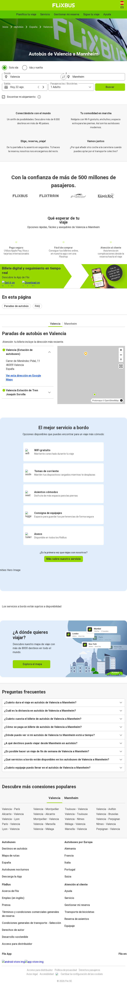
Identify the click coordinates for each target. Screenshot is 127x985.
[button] (27, 352)
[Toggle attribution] (121, 400)
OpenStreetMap (112, 400)
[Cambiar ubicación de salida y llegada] (63, 77)
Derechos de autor (13, 929)
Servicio (69, 898)
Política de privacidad (66, 970)
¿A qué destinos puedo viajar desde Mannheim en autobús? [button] (40, 743)
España (33, 27)
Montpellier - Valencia (46, 819)
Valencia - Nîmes (74, 819)
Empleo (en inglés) (13, 898)
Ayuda (68, 891)
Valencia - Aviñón (106, 809)
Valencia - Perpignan (108, 819)
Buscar (110, 87)
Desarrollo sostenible (15, 936)
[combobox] (35, 77)
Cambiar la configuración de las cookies (82, 974)
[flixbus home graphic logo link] (63, 5)
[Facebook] (119, 961)
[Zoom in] (121, 350)
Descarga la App (12, 876)
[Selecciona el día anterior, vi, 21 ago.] (38, 87)
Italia (67, 862)
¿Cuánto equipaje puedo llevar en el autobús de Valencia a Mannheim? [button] (47, 767)
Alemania (70, 848)
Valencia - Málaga (43, 829)
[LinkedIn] (122, 961)
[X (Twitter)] (123, 961)
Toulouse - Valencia (76, 809)
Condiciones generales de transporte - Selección (31, 922)
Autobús (18, 27)
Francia (69, 855)
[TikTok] (124, 961)
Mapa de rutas (11, 855)
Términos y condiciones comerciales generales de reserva (30, 914)
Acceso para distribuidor (17, 943)
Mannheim (70, 323)
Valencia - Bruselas (107, 814)
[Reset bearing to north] (121, 359)
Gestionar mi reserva (77, 905)
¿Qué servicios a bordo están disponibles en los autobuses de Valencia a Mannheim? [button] (56, 759)
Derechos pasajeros (89, 970)
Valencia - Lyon (11, 819)
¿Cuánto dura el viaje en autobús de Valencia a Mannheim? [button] (40, 702)
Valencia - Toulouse (76, 814)
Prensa (6, 905)
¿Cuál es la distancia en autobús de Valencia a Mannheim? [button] (40, 710)
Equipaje (69, 925)
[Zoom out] (121, 354)
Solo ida (13, 67)
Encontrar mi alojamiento (21, 96)
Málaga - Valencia (75, 824)
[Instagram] (120, 961)
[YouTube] (121, 961)
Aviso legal (32, 974)
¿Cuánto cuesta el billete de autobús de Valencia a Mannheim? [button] (42, 718)
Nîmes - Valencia (106, 824)
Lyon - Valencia (11, 829)
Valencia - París (11, 809)
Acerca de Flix (10, 891)
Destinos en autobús (14, 848)
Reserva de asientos (76, 919)
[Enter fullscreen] (121, 366)
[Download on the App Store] (34, 962)
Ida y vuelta (36, 67)
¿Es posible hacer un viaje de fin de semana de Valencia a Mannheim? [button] (46, 751)
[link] (63, 648)
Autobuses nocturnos (15, 869)
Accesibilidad (47, 974)
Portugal (69, 869)
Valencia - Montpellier (46, 809)
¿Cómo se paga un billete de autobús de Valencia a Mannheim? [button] (43, 727)
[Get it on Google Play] (13, 962)
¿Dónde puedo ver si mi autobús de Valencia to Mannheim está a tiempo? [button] (49, 735)
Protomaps (97, 400)
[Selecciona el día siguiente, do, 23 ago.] (43, 87)
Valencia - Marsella (44, 824)
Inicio (5, 27)
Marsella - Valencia (76, 829)
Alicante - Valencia (13, 814)
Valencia (48, 27)
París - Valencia (11, 824)
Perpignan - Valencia (108, 829)
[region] (91, 375)
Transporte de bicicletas (79, 912)
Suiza (67, 876)
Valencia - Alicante (44, 814)
